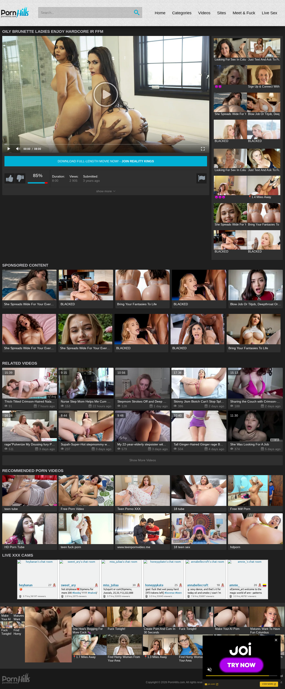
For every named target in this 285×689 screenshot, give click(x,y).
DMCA (227, 676)
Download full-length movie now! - (106, 161)
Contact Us (212, 676)
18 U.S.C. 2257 (246, 676)
